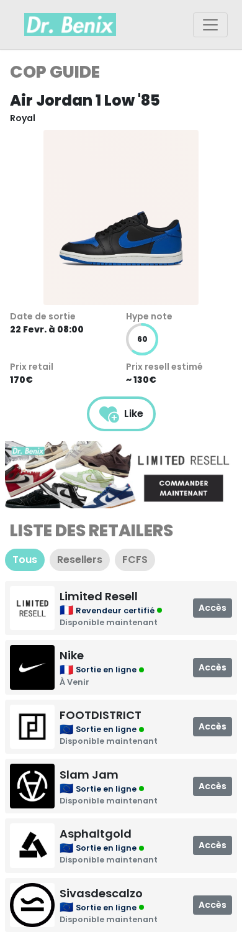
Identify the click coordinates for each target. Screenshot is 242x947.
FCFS (135, 559)
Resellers (79, 559)
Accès (212, 608)
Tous (24, 559)
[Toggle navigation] (210, 24)
